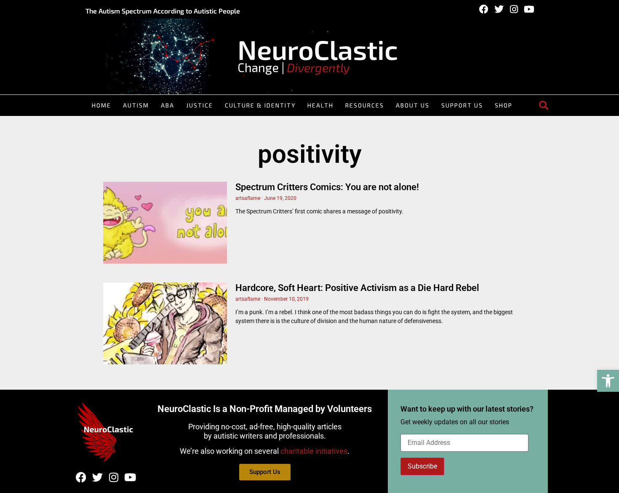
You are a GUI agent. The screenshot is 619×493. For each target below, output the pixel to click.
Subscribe (422, 466)
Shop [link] (503, 105)
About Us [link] (413, 105)
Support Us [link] (462, 105)
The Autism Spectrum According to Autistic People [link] (162, 11)
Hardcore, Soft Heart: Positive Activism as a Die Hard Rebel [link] (357, 288)
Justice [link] (199, 105)
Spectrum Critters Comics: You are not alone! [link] (327, 187)
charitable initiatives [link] (313, 451)
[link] (608, 381)
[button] (543, 105)
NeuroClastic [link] (317, 49)
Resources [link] (364, 105)
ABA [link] (167, 105)
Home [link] (101, 105)
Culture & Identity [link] (260, 105)
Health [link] (320, 105)
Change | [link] (293, 67)
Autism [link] (136, 105)
